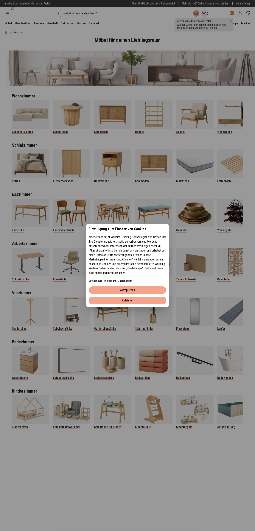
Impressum (110, 280)
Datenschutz (95, 280)
